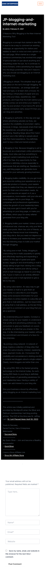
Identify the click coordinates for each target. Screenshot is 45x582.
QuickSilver (9, 446)
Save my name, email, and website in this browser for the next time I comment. (22, 554)
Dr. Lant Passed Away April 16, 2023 (23, 419)
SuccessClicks (10, 434)
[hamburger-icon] (40, 3)
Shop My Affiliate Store (14, 455)
